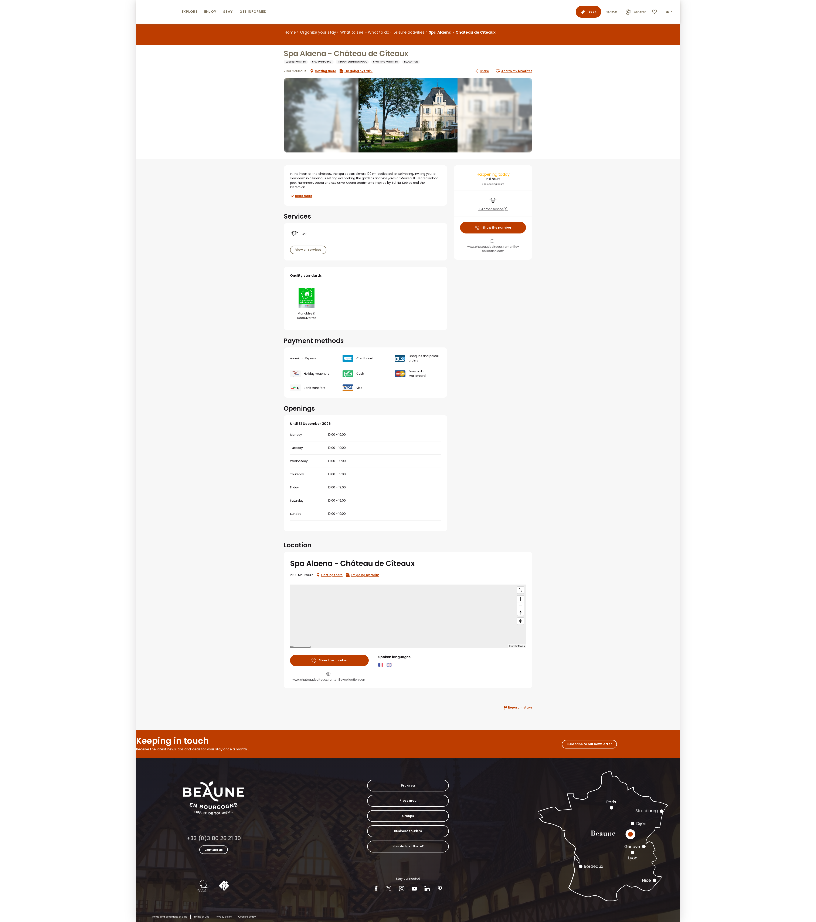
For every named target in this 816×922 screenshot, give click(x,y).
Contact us (213, 850)
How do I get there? (408, 846)
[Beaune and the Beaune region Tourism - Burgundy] (158, 12)
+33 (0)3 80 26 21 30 (213, 838)
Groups (408, 816)
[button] (669, 12)
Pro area (408, 785)
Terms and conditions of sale (169, 916)
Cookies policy (247, 916)
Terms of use (201, 916)
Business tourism (408, 831)
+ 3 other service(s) (493, 209)
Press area (408, 800)
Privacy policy (224, 916)
